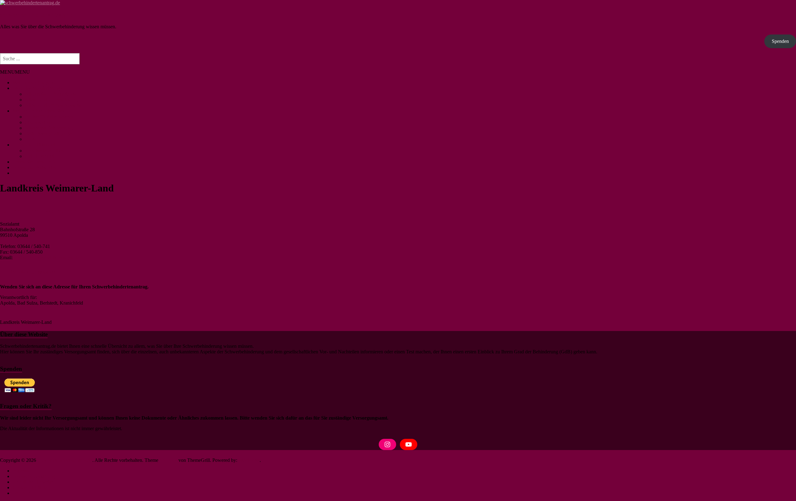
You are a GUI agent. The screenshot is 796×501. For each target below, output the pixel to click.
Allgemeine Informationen (50, 94)
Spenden (780, 41)
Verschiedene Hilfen (45, 150)
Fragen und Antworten (34, 167)
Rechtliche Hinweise (32, 482)
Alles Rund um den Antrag (51, 99)
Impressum (23, 470)
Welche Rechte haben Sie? (38, 110)
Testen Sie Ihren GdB (33, 161)
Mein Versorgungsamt (34, 82)
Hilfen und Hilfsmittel (33, 144)
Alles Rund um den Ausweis (53, 105)
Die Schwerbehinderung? (37, 88)
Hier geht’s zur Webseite (31, 272)
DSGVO (21, 493)
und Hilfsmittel (39, 156)
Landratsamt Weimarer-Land (47, 211)
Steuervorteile (38, 122)
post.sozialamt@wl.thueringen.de (46, 257)
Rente (30, 139)
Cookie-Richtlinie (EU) (35, 487)
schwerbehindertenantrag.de (36, 14)
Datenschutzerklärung (33, 476)
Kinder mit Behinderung (49, 128)
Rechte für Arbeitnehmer (49, 116)
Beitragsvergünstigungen (49, 133)
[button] (15, 72)
